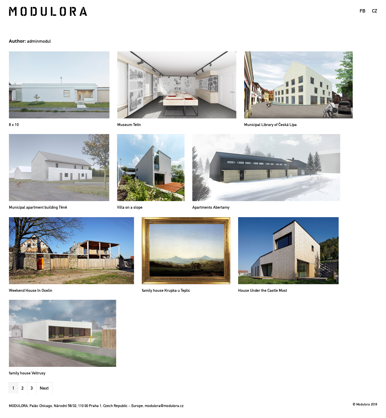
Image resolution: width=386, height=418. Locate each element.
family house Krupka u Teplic (166, 290)
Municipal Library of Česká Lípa (270, 124)
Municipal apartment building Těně (38, 207)
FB (362, 11)
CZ (374, 11)
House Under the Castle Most (262, 290)
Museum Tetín (129, 124)
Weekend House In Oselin (30, 290)
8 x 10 (14, 124)
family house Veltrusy (27, 373)
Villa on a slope (130, 207)
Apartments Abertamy (210, 207)
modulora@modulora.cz (164, 405)
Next (44, 388)
